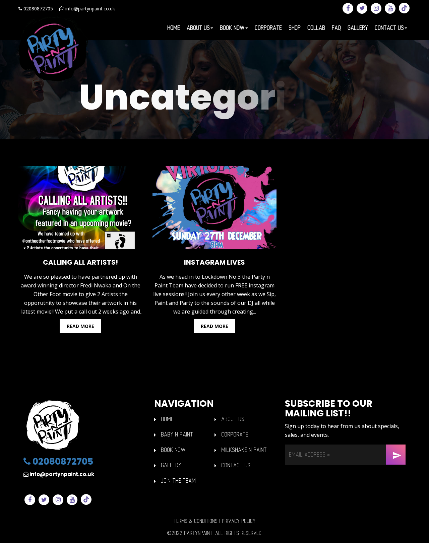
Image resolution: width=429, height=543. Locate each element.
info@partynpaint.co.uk (89, 8)
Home (173, 28)
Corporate (268, 28)
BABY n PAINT (177, 434)
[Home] (53, 48)
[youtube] (390, 8)
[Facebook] (348, 8)
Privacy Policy (238, 521)
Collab (316, 28)
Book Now (232, 28)
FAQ (336, 28)
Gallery (358, 28)
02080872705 (37, 8)
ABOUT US (232, 419)
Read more (80, 326)
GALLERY (171, 465)
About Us (198, 28)
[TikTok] (404, 8)
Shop (295, 28)
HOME (167, 419)
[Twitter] (362, 8)
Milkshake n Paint (244, 450)
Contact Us (389, 28)
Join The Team (178, 481)
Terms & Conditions (196, 521)
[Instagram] (376, 8)
